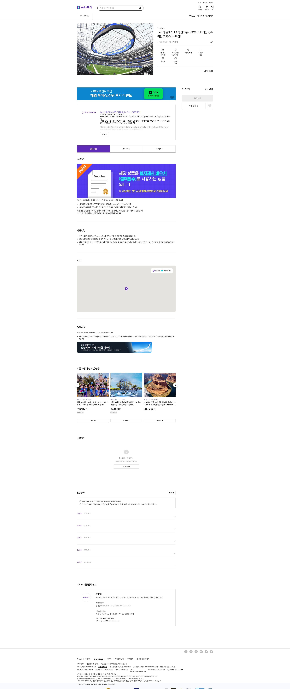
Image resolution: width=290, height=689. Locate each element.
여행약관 (109, 659)
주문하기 (197, 98)
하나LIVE (192, 16)
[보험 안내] (114, 342)
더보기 (103, 134)
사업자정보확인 (102, 667)
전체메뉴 (86, 16)
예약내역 (207, 9)
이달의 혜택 (209, 16)
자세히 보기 (93, 421)
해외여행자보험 (119, 659)
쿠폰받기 (192, 106)
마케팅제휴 (130, 659)
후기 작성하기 (126, 466)
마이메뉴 (200, 9)
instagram (191, 651)
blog (196, 651)
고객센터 (211, 2)
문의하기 (171, 493)
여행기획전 (200, 16)
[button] (81, 48)
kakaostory (206, 651)
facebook (185, 651)
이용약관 (87, 659)
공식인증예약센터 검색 (143, 659)
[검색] (140, 8)
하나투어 (85, 8)
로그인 (199, 2)
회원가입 (205, 2)
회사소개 (79, 659)
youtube (201, 651)
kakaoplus (211, 651)
